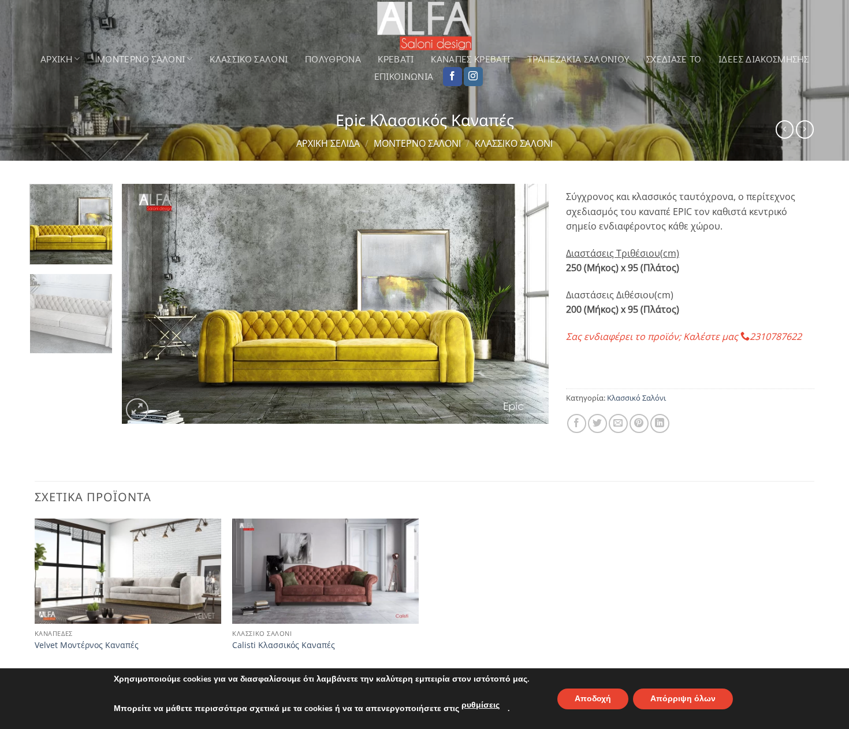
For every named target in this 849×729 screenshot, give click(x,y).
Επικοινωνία (404, 76)
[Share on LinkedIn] (659, 423)
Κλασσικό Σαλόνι (249, 59)
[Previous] (145, 304)
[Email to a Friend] (618, 423)
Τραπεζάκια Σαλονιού (578, 59)
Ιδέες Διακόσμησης (763, 59)
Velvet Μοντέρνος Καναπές (87, 645)
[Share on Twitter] (597, 423)
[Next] (525, 304)
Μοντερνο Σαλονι (141, 58)
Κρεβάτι (396, 59)
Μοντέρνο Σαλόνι (417, 143)
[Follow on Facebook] (452, 77)
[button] (137, 409)
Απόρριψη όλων (683, 698)
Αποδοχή (593, 698)
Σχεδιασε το (674, 59)
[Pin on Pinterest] (639, 423)
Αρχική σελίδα (328, 143)
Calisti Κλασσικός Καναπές (283, 645)
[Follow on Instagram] (473, 77)
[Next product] (785, 129)
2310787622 (776, 336)
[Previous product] (805, 129)
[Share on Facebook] (576, 423)
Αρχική (56, 58)
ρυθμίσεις (480, 705)
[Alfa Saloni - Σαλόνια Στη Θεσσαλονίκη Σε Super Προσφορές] (424, 26)
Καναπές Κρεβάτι (470, 59)
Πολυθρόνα (333, 59)
